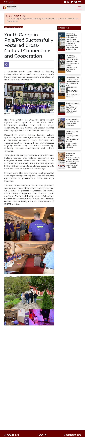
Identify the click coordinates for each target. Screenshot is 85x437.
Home (9, 16)
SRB (6, 2)
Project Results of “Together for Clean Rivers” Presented (72, 122)
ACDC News (19, 16)
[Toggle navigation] (79, 7)
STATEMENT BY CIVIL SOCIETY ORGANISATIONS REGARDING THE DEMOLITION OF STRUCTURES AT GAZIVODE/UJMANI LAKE (72, 87)
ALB (11, 2)
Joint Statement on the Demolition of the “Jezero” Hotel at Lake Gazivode (72, 108)
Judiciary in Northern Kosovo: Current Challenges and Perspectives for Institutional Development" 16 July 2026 (72, 160)
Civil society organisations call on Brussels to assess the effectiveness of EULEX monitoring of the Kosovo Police (72, 63)
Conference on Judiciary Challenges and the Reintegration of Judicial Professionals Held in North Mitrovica (72, 139)
